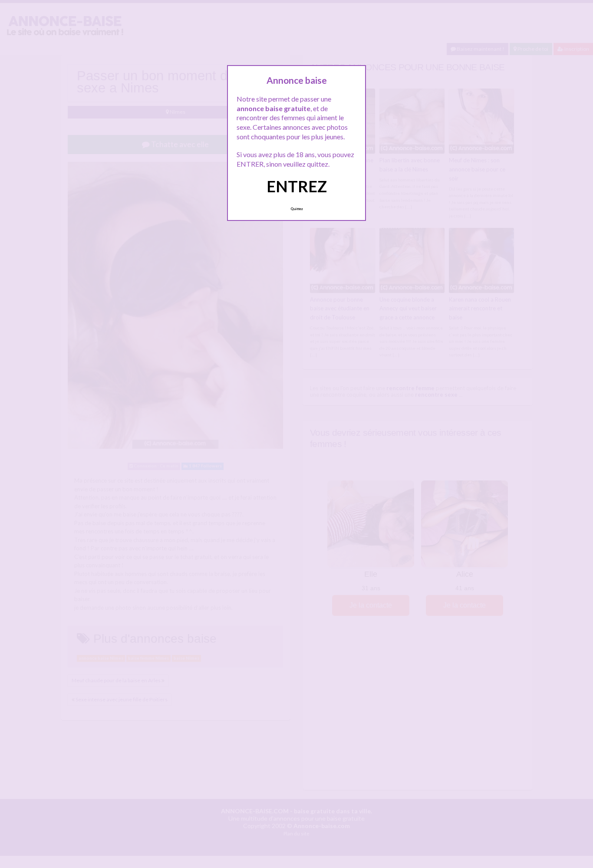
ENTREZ (297, 186)
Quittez (296, 209)
